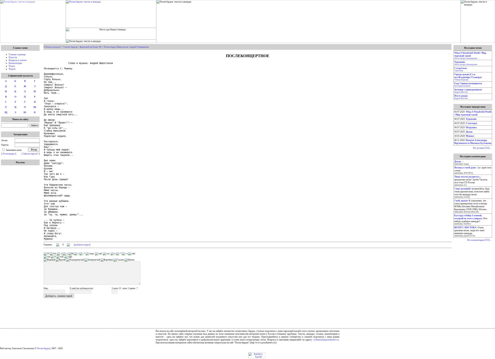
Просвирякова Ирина (462, 86)
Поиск (12, 66)
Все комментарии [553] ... (479, 240)
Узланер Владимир (461, 80)
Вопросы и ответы (17, 60)
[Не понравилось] (68, 245)
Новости (13, 57)
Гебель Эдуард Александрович (465, 58)
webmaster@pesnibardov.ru (326, 339)
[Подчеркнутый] (75, 259)
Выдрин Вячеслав (461, 92)
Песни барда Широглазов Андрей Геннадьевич (126, 47)
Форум (12, 69)
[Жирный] (49, 259)
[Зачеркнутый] (92, 259)
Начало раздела (53, 47)
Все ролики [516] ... (482, 148)
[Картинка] (107, 259)
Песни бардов (43, 348)
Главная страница (17, 54)
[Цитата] (129, 259)
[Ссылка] (119, 259)
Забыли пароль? (30, 153)
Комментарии (15, 63)
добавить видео (82, 244)
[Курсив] (61, 259)
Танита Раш (458, 71)
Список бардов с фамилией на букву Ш (82, 47)
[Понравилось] (57, 245)
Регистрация (9, 153)
